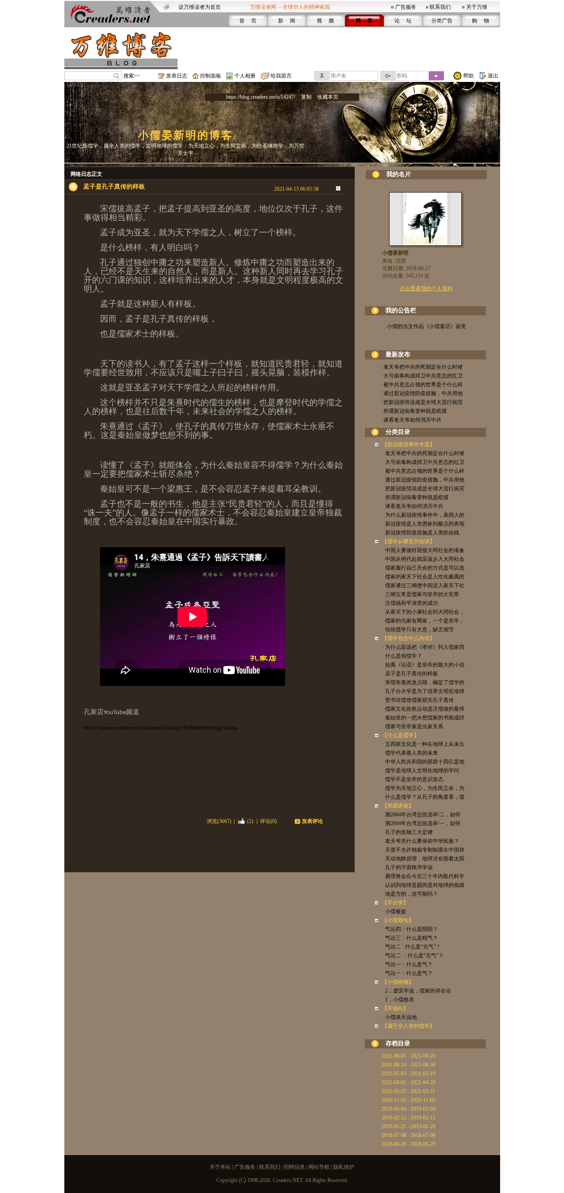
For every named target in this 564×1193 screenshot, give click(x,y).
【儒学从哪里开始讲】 (408, 541)
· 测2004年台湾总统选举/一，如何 (421, 823)
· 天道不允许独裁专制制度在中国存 (423, 850)
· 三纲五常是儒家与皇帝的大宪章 (420, 594)
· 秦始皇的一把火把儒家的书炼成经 (423, 718)
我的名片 (398, 174)
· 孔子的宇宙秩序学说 (407, 867)
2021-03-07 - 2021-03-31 (408, 1091)
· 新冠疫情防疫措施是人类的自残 (420, 533)
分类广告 (442, 21)
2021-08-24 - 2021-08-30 (408, 1065)
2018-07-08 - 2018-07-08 (408, 1135)
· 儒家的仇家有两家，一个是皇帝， (423, 621)
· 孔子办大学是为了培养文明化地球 (423, 691)
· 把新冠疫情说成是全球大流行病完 (421, 402)
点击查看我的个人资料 (426, 288)
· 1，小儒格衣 (398, 1000)
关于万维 (476, 7)
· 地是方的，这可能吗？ (410, 894)
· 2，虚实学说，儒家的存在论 (416, 991)
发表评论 (312, 821)
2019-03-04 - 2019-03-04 (408, 1109)
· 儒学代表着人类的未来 (410, 753)
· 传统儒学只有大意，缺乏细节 (418, 629)
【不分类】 (395, 903)
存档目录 (398, 1043)
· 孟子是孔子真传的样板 (410, 674)
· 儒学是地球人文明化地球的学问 (420, 770)
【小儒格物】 (398, 982)
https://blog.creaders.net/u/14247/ (260, 97)
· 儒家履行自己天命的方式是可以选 (423, 568)
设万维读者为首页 (199, 7)
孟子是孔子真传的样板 (114, 186)
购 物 (480, 21)
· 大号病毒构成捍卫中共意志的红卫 (421, 376)
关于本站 (220, 1167)
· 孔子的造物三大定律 (407, 832)
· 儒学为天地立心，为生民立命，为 (423, 788)
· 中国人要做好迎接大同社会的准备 (423, 550)
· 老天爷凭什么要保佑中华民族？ (420, 841)
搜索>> (131, 76)
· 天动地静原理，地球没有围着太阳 (423, 859)
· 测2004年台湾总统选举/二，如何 (421, 814)
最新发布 (398, 354)
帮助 (468, 76)
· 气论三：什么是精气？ (410, 938)
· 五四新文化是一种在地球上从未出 (423, 744)
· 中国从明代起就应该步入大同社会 (423, 559)
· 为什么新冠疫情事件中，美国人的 (423, 515)
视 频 (325, 21)
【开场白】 (395, 1008)
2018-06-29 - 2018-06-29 (408, 1144)
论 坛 (403, 21)
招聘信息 (294, 1167)
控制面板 (210, 76)
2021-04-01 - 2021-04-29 (408, 1082)
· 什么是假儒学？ (402, 656)
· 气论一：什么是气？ (407, 964)
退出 (493, 76)
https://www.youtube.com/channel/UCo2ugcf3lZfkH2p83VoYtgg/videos (161, 728)
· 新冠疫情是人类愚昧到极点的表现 (423, 524)
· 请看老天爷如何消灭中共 (411, 420)
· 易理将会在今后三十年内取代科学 (423, 876)
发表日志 (176, 76)
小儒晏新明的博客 (185, 135)
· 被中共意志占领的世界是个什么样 (421, 385)
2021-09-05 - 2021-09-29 (408, 1056)
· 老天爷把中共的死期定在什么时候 (421, 367)
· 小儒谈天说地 (399, 1017)
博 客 (364, 21)
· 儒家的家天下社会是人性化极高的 (423, 577)
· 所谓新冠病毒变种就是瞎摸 (413, 411)
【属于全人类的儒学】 (408, 1026)
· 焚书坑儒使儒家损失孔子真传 (418, 700)
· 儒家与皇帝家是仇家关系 (412, 726)
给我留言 (281, 76)
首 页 (247, 21)
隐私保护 (343, 1167)
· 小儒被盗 (394, 911)
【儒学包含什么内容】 (408, 638)
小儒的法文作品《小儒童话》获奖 (426, 322)
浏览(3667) (219, 821)
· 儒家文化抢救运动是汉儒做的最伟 (423, 709)
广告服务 (405, 7)
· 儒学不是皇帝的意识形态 (412, 779)
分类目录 (398, 432)
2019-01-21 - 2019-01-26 (408, 1126)
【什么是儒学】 (400, 735)
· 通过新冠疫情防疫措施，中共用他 (421, 393)
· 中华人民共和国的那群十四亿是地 (423, 762)
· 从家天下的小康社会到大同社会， (423, 612)
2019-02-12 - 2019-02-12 (408, 1118)
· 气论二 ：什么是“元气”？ (413, 955)
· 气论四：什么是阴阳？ (410, 929)
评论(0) (268, 821)
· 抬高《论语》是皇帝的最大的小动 (423, 665)
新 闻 (286, 21)
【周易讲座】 (398, 806)
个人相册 (245, 76)
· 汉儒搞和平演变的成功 (410, 603)
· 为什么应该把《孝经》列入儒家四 (423, 647)
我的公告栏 (401, 310)
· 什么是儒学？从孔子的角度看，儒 (423, 797)
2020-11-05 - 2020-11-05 (408, 1100)
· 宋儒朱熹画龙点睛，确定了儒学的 (423, 682)
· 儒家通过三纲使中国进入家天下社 (423, 585)
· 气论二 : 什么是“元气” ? (410, 947)
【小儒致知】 (398, 920)
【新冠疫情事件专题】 (408, 444)
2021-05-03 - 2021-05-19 (408, 1074)
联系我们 (440, 7)
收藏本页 (327, 97)
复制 (306, 97)
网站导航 (319, 1167)
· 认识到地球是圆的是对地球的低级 (423, 885)
